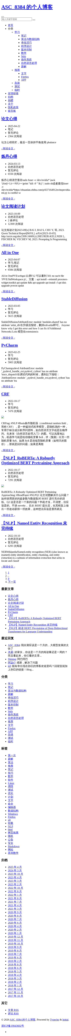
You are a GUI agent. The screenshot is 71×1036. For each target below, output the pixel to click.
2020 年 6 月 (15, 922)
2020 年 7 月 (15, 919)
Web (23, 56)
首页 (10, 25)
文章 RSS (13, 1010)
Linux (11, 783)
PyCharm (9, 345)
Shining (12, 659)
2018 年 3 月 (15, 978)
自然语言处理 (29, 63)
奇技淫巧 (26, 42)
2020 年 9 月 (15, 912)
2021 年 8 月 (15, 898)
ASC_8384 (14, 645)
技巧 (10, 772)
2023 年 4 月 (15, 877)
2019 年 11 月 (15, 940)
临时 (17, 89)
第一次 (12, 755)
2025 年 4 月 (15, 867)
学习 (17, 32)
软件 (10, 779)
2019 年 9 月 (15, 947)
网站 (10, 849)
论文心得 (9, 119)
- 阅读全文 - (8, 148)
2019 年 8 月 (15, 950)
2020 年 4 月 (15, 926)
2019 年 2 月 (15, 961)
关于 (10, 103)
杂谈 (17, 83)
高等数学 (13, 853)
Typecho (54, 1019)
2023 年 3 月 (15, 880)
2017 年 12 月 (15, 989)
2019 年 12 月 (15, 936)
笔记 (23, 35)
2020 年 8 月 (15, 915)
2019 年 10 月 (15, 943)
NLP (10, 826)
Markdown (13, 846)
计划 (10, 796)
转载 (10, 823)
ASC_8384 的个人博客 (27, 7)
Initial (65, 1019)
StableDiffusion (14, 299)
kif (9, 666)
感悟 (10, 786)
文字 (23, 73)
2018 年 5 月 (15, 971)
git (9, 820)
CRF (5, 394)
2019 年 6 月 (15, 957)
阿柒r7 (11, 662)
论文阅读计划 (13, 206)
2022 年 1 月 (15, 894)
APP (23, 79)
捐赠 (10, 100)
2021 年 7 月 (15, 901)
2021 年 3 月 (15, 908)
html (10, 829)
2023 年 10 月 (15, 873)
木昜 (10, 652)
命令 (10, 803)
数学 (23, 53)
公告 (10, 839)
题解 (23, 66)
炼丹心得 (9, 156)
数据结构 (13, 810)
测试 (17, 86)
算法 (10, 762)
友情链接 (13, 93)
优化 (10, 793)
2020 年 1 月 (15, 933)
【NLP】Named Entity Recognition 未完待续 (32, 624)
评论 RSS (13, 1013)
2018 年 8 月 (15, 964)
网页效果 (13, 832)
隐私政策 (13, 107)
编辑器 (12, 807)
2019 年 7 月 (15, 954)
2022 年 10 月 (15, 887)
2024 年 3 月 (15, 870)
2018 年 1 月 (15, 985)
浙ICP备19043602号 (12, 1025)
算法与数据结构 (30, 39)
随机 (10, 836)
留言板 (12, 110)
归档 (10, 96)
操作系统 (26, 59)
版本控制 (26, 49)
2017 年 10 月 (15, 996)
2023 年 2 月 (15, 884)
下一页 (12, 581)
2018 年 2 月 (15, 982)
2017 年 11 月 (15, 992)
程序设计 (26, 46)
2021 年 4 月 (15, 905)
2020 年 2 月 (15, 929)
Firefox (25, 76)
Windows (13, 814)
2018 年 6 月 (15, 968)
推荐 (17, 70)
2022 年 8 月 (15, 891)
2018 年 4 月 (15, 975)
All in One (10, 252)
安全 (10, 843)
